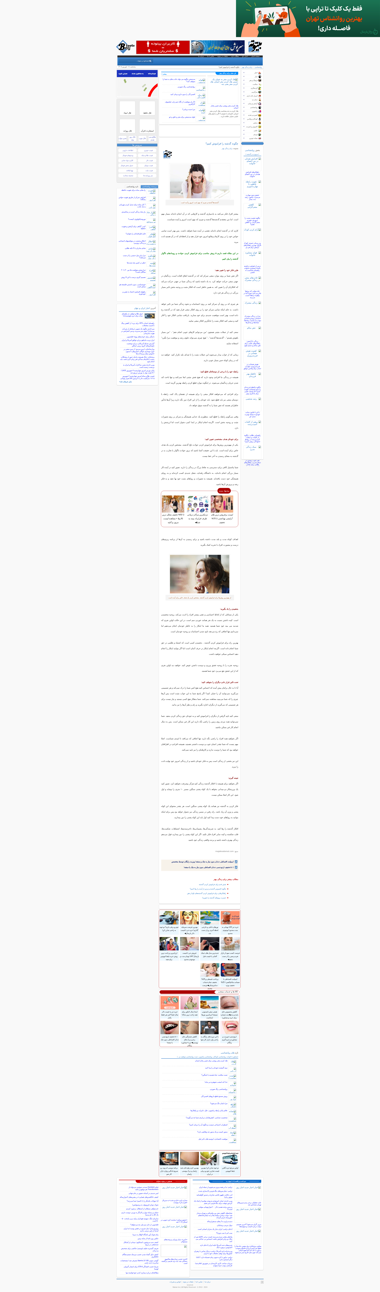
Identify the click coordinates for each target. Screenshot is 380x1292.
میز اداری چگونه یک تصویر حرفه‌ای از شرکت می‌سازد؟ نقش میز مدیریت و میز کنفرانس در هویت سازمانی (137, 331)
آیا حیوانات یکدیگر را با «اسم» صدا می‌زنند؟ (142, 1201)
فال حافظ (147, 113)
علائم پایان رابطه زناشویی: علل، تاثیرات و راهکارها (208, 1110)
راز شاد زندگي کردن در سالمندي (134, 212)
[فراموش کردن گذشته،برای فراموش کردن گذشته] (199, 574)
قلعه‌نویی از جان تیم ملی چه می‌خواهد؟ (144, 1225)
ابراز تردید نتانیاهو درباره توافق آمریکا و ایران (138, 340)
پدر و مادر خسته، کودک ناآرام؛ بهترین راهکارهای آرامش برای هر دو (252, 245)
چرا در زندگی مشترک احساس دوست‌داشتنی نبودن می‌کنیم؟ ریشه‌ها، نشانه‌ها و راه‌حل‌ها (252, 319)
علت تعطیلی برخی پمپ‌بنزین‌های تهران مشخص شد (249, 1204)
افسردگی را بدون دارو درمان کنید (182, 94)
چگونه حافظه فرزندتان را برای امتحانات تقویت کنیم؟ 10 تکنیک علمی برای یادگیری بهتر (252, 390)
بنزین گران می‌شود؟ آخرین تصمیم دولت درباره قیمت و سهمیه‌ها (248, 1225)
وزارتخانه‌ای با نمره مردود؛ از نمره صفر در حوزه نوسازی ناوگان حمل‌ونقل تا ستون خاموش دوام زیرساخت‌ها (139, 351)
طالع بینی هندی (152, 138)
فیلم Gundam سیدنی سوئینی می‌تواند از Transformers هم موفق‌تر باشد (143, 1188)
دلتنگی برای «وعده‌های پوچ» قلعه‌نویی (140, 337)
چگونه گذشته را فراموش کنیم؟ (222, 143)
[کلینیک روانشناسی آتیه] (308, 36)
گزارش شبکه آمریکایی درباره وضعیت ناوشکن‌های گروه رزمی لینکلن (140, 344)
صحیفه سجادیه (128, 175)
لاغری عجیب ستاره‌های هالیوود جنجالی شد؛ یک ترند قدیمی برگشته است (174, 1261)
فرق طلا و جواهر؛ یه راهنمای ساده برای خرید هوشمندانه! (132, 315)
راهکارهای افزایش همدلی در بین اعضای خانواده (252, 174)
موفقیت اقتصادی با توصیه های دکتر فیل (212, 1139)
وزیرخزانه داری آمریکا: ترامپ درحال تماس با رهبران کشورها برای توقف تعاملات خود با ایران (213, 1252)
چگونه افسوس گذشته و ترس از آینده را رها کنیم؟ (208, 889)
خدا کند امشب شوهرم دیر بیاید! (216, 1082)
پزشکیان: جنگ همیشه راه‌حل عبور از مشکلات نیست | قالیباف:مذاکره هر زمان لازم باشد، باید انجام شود (137, 359)
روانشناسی (258, 67)
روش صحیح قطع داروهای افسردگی (214, 1096)
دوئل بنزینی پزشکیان (224, 1225)
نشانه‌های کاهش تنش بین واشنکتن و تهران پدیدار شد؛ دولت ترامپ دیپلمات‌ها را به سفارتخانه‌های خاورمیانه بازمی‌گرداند (214, 1215)
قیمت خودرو (148, 150)
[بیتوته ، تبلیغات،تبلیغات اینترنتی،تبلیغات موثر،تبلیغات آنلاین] (163, 47)
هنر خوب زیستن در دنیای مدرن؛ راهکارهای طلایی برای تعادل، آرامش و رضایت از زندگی (252, 464)
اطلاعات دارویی (127, 150)
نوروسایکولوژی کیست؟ (137, 219)
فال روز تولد (132, 138)
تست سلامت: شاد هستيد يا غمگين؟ (214, 1075)
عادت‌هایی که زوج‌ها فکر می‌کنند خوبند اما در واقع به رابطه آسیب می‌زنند (252, 294)
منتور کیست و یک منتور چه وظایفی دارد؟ (212, 1132)
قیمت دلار (149, 160)
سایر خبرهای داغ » (125, 382)
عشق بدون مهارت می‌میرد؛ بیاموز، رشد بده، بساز (252, 197)
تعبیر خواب (122, 138)
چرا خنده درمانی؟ (188, 109)
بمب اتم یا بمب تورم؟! (224, 1233)
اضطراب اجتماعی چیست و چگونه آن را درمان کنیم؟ (208, 1125)
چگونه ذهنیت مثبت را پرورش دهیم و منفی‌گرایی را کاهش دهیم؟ (252, 221)
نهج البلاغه (129, 170)
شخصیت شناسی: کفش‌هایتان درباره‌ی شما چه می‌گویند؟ (206, 1118)
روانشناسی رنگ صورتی (186, 87)
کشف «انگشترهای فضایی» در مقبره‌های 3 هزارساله (139, 1197)
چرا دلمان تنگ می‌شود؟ (218, 1103)
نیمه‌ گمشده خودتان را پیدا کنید (216, 1068)
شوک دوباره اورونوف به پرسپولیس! (145, 1205)
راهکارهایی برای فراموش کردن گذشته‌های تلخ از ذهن (206, 893)
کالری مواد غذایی (127, 160)
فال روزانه (127, 131)
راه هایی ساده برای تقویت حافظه (133, 190)
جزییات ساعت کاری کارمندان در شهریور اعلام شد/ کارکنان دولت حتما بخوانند (213, 1264)
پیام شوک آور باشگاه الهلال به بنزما (145, 1235)
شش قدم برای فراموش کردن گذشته (212, 884)
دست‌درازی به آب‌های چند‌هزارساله (219, 1221)
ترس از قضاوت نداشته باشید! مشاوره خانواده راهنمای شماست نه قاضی (252, 269)
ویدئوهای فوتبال (127, 155)
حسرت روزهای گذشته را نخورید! (214, 898)
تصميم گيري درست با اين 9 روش (133, 277)
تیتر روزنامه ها (148, 175)
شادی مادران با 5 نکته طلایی (135, 248)
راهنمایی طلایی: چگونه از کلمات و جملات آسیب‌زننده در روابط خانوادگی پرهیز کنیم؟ (252, 438)
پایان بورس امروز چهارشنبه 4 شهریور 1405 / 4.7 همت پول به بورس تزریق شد (137, 371)
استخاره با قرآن (147, 131)
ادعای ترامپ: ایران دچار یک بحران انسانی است (215, 1229)
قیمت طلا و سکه (147, 155)
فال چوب (142, 138)
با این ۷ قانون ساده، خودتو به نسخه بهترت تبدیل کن (252, 414)
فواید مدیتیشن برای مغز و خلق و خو (182, 117)
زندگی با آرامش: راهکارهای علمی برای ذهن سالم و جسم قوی (252, 343)
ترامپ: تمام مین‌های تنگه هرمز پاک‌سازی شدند (215, 1191)
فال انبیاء (127, 113)
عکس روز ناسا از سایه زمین (148, 1238)
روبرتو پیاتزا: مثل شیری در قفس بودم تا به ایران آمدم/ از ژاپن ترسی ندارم (141, 1230)
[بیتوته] (126, 53)
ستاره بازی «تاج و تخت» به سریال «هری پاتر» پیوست (174, 1201)
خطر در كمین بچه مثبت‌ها (136, 263)
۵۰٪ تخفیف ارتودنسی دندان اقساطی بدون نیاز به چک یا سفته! (209, 867)
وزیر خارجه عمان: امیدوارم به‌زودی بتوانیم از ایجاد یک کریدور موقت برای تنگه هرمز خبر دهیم (213, 1202)
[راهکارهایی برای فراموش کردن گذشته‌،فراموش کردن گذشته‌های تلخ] (199, 181)
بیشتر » (164, 74)
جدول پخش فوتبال (127, 165)
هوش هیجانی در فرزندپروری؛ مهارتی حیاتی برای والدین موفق (252, 366)
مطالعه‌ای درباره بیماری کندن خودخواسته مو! (142, 1273)
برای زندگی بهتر (247, 67)
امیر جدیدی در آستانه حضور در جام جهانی (143, 1193)
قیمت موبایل (148, 165)
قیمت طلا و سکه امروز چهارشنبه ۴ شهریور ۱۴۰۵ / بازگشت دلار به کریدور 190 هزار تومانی (137, 377)
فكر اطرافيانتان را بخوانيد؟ (136, 234)
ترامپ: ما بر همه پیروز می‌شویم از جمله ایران (215, 1187)
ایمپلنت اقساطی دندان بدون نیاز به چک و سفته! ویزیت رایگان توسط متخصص (202, 862)
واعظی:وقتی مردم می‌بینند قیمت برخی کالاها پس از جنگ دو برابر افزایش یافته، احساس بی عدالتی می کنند (213, 1239)
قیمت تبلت (149, 170)
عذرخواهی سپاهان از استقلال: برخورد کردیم (142, 1209)
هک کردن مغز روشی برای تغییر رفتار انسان (211, 1061)
